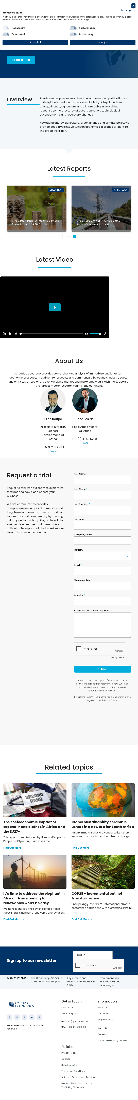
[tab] (63, 236)
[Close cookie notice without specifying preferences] (133, 5)
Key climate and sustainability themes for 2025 (81, 981)
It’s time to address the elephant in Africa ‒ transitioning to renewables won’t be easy (34, 898)
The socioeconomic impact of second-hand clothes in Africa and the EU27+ (34, 827)
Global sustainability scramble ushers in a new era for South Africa (103, 824)
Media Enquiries (70, 1013)
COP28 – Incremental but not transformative (97, 896)
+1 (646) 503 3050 (77, 1027)
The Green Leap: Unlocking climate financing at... (110, 981)
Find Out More (14, 848)
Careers (102, 1034)
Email (53, 451)
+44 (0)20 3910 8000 (77, 1021)
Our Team (103, 1013)
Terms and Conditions (73, 1071)
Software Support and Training (78, 1077)
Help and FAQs (106, 1019)
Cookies (65, 1058)
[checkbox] (6, 28)
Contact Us (67, 1007)
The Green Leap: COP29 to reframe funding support (46, 979)
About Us (102, 1007)
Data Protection (69, 1065)
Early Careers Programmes (112, 1040)
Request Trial (21, 60)
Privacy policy (128, 10)
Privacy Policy (68, 1052)
